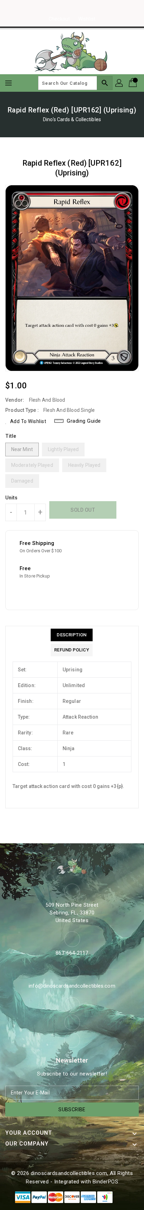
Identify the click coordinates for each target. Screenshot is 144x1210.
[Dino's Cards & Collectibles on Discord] (85, 8)
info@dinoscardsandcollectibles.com (72, 986)
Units (11, 497)
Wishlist (86, 19)
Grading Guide (84, 421)
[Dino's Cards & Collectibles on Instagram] (72, 8)
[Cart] (134, 83)
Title (10, 436)
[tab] (71, 635)
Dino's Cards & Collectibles (72, 119)
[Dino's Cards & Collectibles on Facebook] (58, 8)
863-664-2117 (72, 953)
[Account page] (120, 83)
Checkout (59, 19)
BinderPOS (105, 1181)
